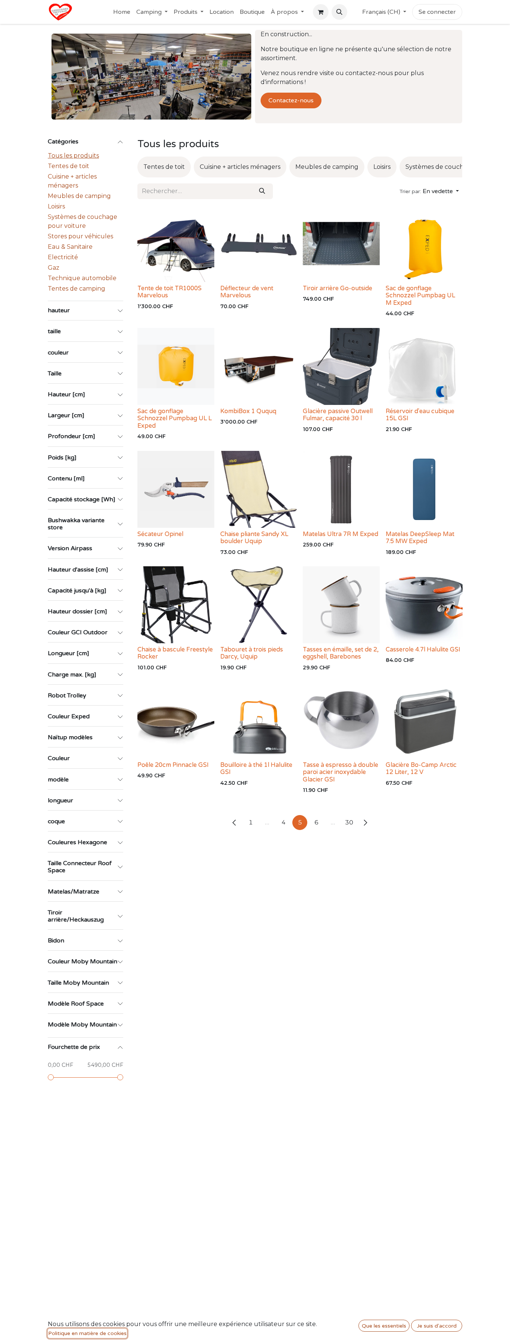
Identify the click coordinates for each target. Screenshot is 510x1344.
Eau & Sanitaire (70, 246)
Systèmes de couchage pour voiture (82, 221)
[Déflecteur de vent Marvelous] (258, 243)
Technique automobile (82, 278)
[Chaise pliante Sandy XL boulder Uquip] (258, 489)
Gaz (53, 267)
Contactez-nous (291, 100)
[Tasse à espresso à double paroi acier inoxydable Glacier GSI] (341, 720)
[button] (339, 12)
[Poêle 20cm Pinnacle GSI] (175, 720)
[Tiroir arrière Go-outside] (341, 243)
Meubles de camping (79, 195)
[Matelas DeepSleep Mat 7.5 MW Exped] (424, 489)
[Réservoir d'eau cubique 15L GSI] (424, 366)
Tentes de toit (68, 166)
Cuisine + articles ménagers (72, 181)
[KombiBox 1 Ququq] (258, 366)
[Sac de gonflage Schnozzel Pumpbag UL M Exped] (424, 243)
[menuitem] (121, 11)
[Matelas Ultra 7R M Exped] (341, 489)
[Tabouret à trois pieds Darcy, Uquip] (258, 604)
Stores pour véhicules (80, 236)
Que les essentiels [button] (384, 1326)
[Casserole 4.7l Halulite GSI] (424, 604)
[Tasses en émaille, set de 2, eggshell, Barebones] (341, 604)
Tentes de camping (76, 288)
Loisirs (56, 206)
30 (349, 822)
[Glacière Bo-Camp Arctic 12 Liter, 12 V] (424, 720)
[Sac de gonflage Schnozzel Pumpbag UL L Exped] (175, 366)
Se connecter (437, 12)
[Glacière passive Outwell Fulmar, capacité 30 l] (341, 366)
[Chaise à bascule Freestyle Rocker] (175, 604)
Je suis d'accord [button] (437, 1326)
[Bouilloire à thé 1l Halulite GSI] (258, 720)
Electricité (63, 257)
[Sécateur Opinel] (175, 489)
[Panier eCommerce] (321, 12)
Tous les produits (73, 155)
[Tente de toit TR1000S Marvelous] (175, 243)
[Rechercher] (262, 191)
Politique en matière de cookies (87, 1333)
